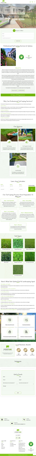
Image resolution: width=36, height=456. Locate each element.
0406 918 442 (3, 309)
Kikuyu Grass (6, 262)
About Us (2, 444)
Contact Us (3, 448)
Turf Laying (11, 443)
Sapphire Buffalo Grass (30, 249)
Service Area (3, 447)
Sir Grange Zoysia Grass (30, 262)
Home (2, 443)
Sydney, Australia (6, 420)
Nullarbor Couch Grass (18, 262)
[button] (34, 2)
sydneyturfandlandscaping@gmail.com (11, 309)
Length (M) (2, 189)
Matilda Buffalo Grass (18, 249)
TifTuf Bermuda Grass (18, 275)
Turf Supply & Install (13, 444)
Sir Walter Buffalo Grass (6, 249)
